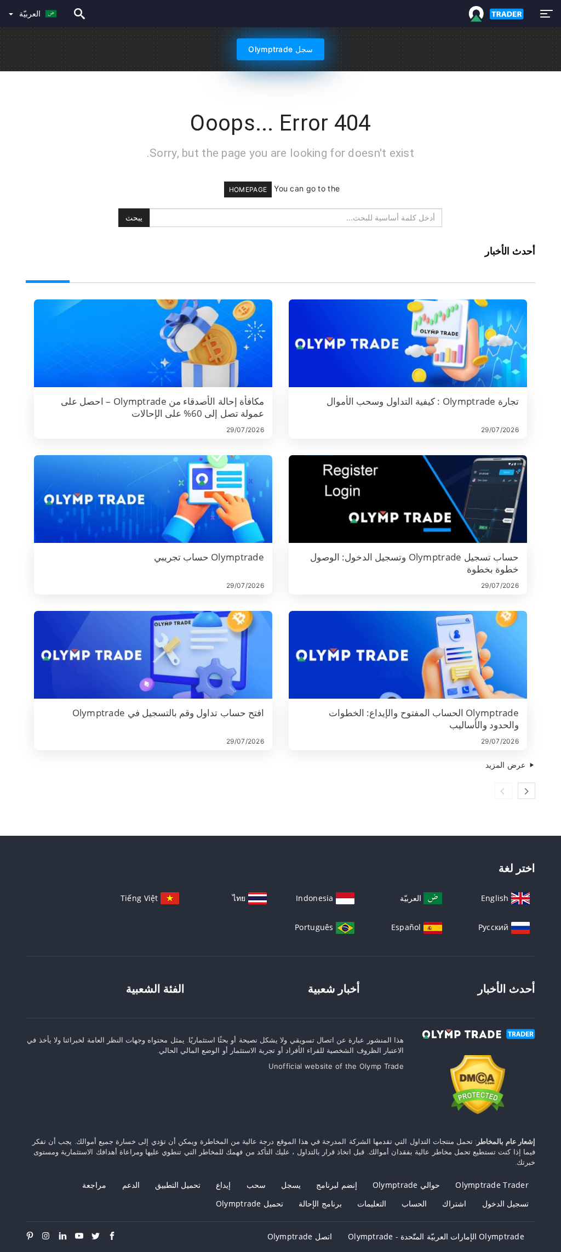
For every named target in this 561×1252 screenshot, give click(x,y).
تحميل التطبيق (178, 1185)
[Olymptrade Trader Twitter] (99, 1236)
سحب (256, 1185)
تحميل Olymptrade (249, 1203)
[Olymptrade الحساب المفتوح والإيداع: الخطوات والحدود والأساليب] (408, 655)
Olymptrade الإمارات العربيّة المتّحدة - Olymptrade (436, 1236)
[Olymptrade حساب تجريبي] (153, 499)
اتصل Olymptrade (299, 1236)
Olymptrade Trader (492, 1185)
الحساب (414, 1203)
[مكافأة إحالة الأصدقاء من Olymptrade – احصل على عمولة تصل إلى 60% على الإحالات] (153, 343)
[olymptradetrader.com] (494, 14)
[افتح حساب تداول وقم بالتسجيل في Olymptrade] (153, 655)
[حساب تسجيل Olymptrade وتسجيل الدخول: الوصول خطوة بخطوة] (408, 499)
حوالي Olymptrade (406, 1185)
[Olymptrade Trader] (477, 1044)
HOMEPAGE (248, 189)
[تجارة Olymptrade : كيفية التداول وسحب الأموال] (408, 343)
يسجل (291, 1185)
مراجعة (94, 1185)
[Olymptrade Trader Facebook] (116, 1236)
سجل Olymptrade (280, 49)
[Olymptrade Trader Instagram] (50, 1236)
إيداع (223, 1185)
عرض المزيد (506, 764)
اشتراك (454, 1203)
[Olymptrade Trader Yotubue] (83, 1236)
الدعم (131, 1185)
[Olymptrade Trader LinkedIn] (67, 1236)
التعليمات (371, 1203)
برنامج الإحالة (320, 1203)
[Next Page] (526, 791)
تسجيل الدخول (505, 1203)
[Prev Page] (503, 791)
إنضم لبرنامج (336, 1185)
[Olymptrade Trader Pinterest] (34, 1236)
